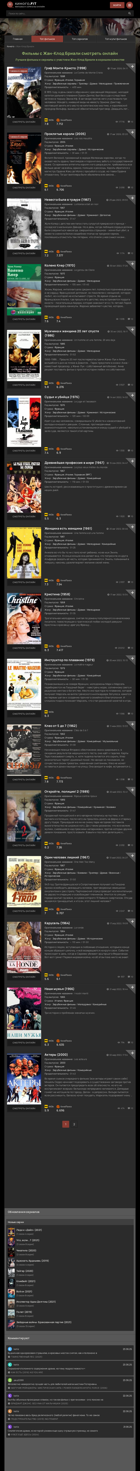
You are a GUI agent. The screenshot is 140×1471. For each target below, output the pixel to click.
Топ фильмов (47, 38)
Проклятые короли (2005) (65, 134)
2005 (63, 141)
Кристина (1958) (57, 594)
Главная (18, 38)
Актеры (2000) (56, 1054)
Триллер (83, 83)
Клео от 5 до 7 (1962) (61, 726)
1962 (62, 733)
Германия (79, 79)
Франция (59, 79)
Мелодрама (105, 83)
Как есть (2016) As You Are (27, 1372)
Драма (93, 83)
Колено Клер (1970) (60, 265)
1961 (62, 536)
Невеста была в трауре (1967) (68, 199)
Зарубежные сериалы (65, 83)
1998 (62, 76)
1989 (62, 799)
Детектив (105, 215)
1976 (62, 405)
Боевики (111, 807)
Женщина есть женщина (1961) (68, 528)
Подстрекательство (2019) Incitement (34, 1419)
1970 (62, 273)
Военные (114, 872)
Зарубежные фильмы (64, 215)
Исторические (96, 149)
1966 (62, 996)
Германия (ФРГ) (83, 474)
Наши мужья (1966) (60, 989)
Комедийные (94, 478)
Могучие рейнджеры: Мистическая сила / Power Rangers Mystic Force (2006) (59, 1387)
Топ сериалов (80, 38)
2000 (63, 1062)
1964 (62, 931)
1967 (62, 207)
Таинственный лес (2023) (27, 1356)
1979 (62, 668)
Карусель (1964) (57, 923)
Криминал (92, 215)
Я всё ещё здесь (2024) (25, 1434)
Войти (117, 5)
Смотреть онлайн (24, 121)
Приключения (121, 83)
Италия (69, 79)
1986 (62, 343)
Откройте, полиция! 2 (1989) (67, 791)
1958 (62, 602)
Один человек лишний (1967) (67, 857)
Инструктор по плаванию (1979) (70, 660)
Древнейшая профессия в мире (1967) (75, 463)
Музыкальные (110, 741)
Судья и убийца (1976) (62, 397)
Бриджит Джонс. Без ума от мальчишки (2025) (39, 1403)
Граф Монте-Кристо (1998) (66, 68)
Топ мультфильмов (116, 38)
